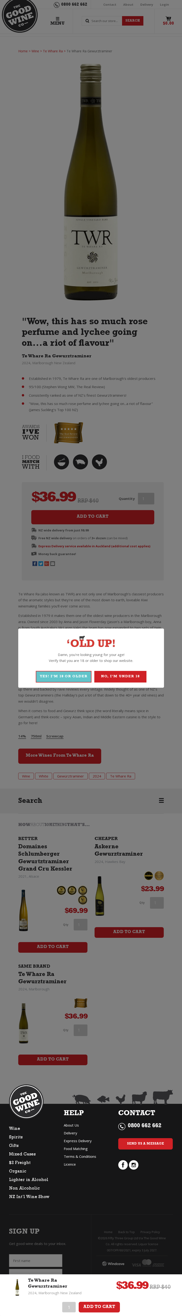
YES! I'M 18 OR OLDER (63, 676)
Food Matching (76, 1148)
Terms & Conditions (80, 1156)
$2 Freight (20, 1163)
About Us (71, 1125)
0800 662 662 (144, 1126)
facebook (123, 1165)
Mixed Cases (22, 1155)
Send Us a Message (145, 1143)
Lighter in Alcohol (28, 1180)
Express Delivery (78, 1140)
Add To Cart (99, 1307)
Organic (17, 1172)
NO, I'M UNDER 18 (120, 676)
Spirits (16, 1138)
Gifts (13, 1146)
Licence (70, 1164)
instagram (133, 1165)
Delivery (70, 1133)
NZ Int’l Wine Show (29, 1197)
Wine (14, 1129)
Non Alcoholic (24, 1189)
